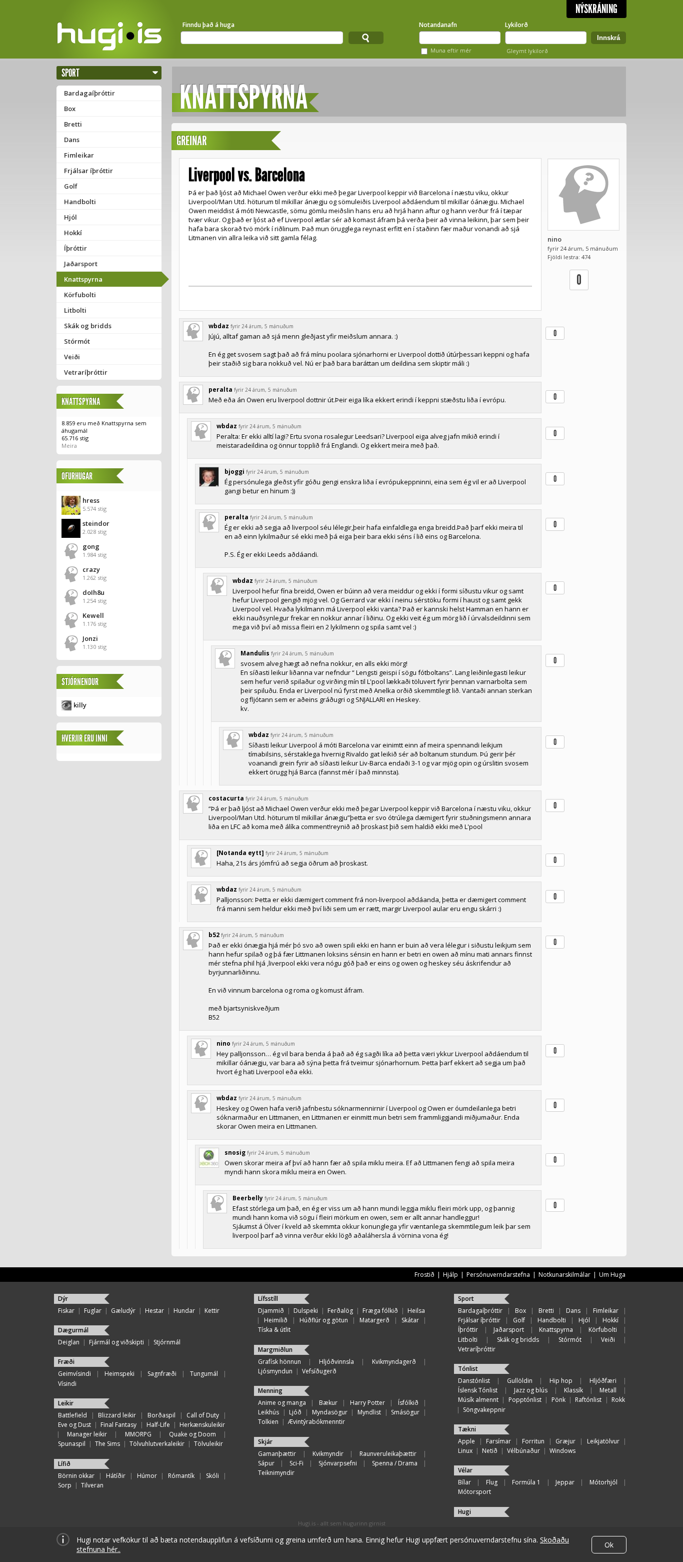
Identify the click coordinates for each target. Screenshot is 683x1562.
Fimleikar (79, 155)
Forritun (533, 1441)
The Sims (107, 1443)
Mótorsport (474, 1491)
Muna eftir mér (451, 50)
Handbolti (80, 201)
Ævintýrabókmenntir (316, 1421)
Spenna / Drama (395, 1463)
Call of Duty (202, 1415)
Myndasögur (330, 1412)
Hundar (184, 1310)
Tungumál (204, 1373)
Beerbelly (247, 1198)
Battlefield (72, 1415)
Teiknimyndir (276, 1472)
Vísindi (67, 1383)
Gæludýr (123, 1310)
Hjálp (450, 1274)
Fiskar (66, 1310)
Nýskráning (597, 9)
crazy (91, 569)
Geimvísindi (74, 1373)
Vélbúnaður (523, 1450)
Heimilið (276, 1320)
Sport (71, 73)
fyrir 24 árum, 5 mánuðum (262, 326)
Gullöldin (519, 1380)
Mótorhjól (604, 1482)
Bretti (73, 124)
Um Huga (612, 1274)
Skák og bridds (88, 325)
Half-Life (158, 1424)
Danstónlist (474, 1380)
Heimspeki (119, 1373)
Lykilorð (516, 25)
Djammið (271, 1310)
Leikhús (268, 1412)
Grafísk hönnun (279, 1361)
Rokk (618, 1399)
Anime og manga (282, 1402)
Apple (466, 1441)
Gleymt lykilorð (527, 51)
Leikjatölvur (603, 1441)
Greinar (191, 141)
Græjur (566, 1441)
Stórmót (77, 341)
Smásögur (405, 1412)
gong (91, 546)
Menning (270, 1390)
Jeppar (565, 1482)
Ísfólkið (408, 1402)
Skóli (212, 1475)
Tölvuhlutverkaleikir (157, 1443)
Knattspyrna (83, 279)
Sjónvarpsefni (337, 1463)
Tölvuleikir (208, 1443)
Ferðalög (340, 1310)
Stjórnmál (167, 1342)
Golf (71, 186)
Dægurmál (73, 1330)
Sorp (65, 1485)
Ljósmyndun (275, 1371)
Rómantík (181, 1475)
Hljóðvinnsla (336, 1361)
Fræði (66, 1361)
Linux (465, 1450)
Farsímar (498, 1441)
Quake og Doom (192, 1434)
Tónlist (468, 1368)
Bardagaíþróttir (89, 93)
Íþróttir (75, 248)
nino (555, 239)
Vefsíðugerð (319, 1371)
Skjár (265, 1441)
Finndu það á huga (208, 25)
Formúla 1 (526, 1482)
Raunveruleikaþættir (388, 1453)
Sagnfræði (162, 1373)
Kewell (93, 615)
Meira (69, 445)
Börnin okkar (76, 1475)
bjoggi (234, 471)
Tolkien (268, 1421)
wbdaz (218, 326)
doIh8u (93, 592)
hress (91, 500)
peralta (220, 389)
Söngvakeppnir (484, 1409)
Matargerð (375, 1320)
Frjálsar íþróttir (88, 170)
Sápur (266, 1463)
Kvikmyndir (328, 1453)
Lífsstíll (268, 1298)
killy (80, 704)
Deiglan (69, 1342)
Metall (608, 1390)
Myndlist (369, 1412)
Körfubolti (80, 294)
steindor (96, 523)
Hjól (70, 217)
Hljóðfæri (603, 1380)
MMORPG (138, 1434)
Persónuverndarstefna (498, 1274)
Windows (563, 1450)
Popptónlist (525, 1399)
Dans (72, 139)
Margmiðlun (275, 1349)
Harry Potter (367, 1402)
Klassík (573, 1390)
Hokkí (73, 232)
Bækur (328, 1402)
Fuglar (93, 1310)
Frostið (424, 1274)
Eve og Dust (74, 1424)
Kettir (212, 1310)
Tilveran (92, 1485)
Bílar (464, 1482)
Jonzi (90, 638)
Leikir (66, 1403)
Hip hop (561, 1380)
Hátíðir (116, 1475)
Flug (492, 1482)
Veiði (72, 356)
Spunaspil (72, 1443)
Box (70, 108)
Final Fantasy (118, 1424)
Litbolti (75, 310)
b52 (214, 935)
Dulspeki (306, 1310)
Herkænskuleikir (202, 1424)
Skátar (410, 1320)
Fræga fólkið (380, 1310)
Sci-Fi (297, 1463)
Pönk (559, 1399)
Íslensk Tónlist (478, 1390)
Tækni (467, 1429)
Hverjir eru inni (85, 738)
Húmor (147, 1475)
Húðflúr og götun (324, 1320)
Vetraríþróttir (86, 372)
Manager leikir (87, 1434)
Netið (490, 1450)
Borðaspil (162, 1415)
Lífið (64, 1463)
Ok (609, 1544)
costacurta (226, 798)
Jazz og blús (531, 1390)
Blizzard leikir (117, 1415)
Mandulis (255, 653)
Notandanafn (438, 25)
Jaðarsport (81, 263)
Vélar (465, 1470)
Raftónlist (588, 1399)
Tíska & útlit (274, 1329)
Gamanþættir (277, 1453)
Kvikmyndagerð (394, 1361)
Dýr (63, 1298)
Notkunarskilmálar (564, 1274)
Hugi (464, 1511)
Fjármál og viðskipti (116, 1342)
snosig (235, 1152)
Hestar (154, 1310)
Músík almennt (478, 1399)
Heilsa (416, 1310)
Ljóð (295, 1412)
